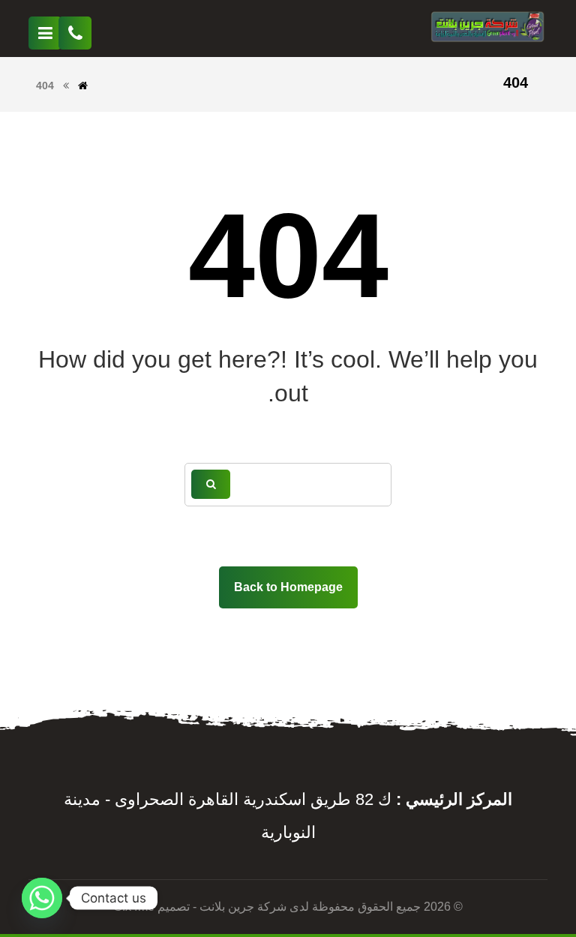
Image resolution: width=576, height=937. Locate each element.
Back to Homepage (288, 587)
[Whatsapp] (42, 898)
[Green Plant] (488, 28)
